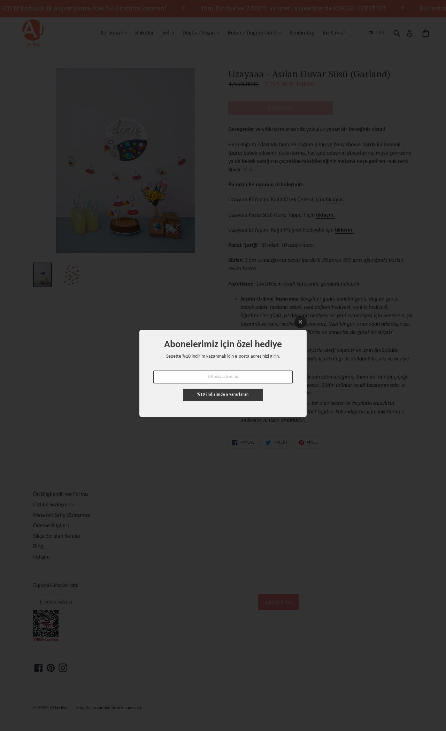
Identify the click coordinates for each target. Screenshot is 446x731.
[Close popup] (300, 322)
